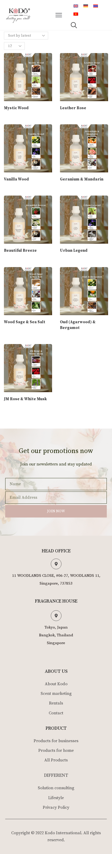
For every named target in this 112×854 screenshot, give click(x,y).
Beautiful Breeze (20, 250)
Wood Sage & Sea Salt (24, 322)
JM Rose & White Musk (25, 399)
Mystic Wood (16, 108)
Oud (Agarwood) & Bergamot (78, 325)
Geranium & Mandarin (81, 179)
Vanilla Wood (16, 179)
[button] (59, 15)
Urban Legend (74, 250)
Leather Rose (73, 108)
